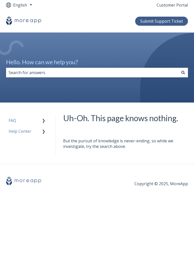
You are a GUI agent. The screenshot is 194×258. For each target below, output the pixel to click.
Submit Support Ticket (161, 21)
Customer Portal (172, 5)
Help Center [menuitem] (20, 131)
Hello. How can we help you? (42, 62)
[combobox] (92, 72)
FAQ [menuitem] (12, 120)
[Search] (183, 72)
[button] (44, 121)
